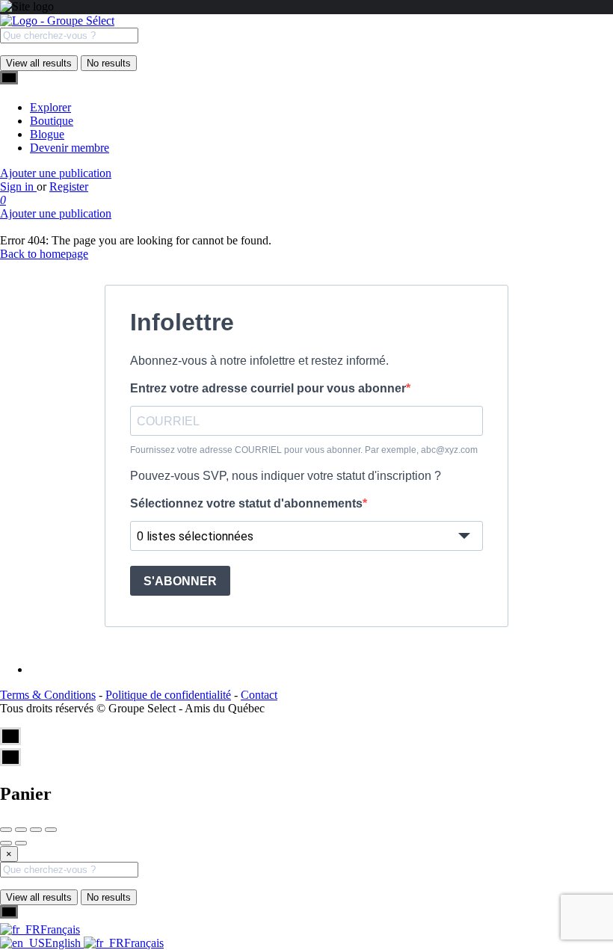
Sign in (18, 186)
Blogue (47, 134)
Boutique (51, 120)
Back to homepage (44, 253)
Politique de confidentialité (168, 694)
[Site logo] (57, 20)
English (64, 943)
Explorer (50, 107)
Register (68, 186)
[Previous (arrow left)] (6, 843)
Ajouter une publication (55, 173)
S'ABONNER (180, 581)
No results (109, 63)
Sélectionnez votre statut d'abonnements (246, 503)
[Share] (21, 829)
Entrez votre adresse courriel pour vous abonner (268, 388)
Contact (259, 694)
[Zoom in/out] (51, 829)
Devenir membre (69, 147)
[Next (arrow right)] (21, 843)
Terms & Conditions (48, 694)
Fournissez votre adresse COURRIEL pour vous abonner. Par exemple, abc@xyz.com (304, 450)
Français (60, 929)
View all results (39, 63)
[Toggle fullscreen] (36, 829)
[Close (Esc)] (6, 829)
